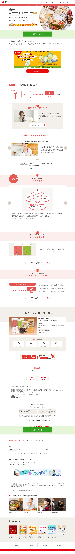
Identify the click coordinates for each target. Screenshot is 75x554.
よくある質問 (45, 2)
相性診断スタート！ (37, 125)
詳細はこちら (60, 95)
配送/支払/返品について (54, 2)
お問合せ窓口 (62, 2)
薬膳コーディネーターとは (24, 449)
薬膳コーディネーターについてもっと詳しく (42, 163)
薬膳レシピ (48, 449)
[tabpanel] (37, 148)
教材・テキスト (13, 453)
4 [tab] (38, 159)
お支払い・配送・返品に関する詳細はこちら (38, 420)
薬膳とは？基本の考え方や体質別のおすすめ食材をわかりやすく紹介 (22, 462)
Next (65, 148)
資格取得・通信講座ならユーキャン (16, 440)
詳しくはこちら (37, 71)
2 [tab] (36, 159)
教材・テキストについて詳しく (37, 263)
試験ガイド (33, 168)
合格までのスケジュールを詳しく (37, 298)
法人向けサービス (70, 2)
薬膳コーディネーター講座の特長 (28, 453)
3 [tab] (37, 159)
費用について (55, 453)
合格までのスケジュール (43, 453)
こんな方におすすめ (35, 165)
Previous (9, 148)
